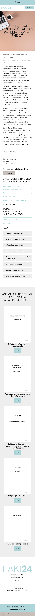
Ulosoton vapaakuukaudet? (16, 251)
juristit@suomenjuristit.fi (19, 590)
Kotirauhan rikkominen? (14, 233)
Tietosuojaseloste (17, 609)
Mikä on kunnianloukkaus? (15, 239)
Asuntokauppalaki (10, 219)
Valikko (29, 7)
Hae (18, 2)
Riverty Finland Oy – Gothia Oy (14, 200)
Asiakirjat (17, 580)
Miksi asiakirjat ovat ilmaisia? (16, 276)
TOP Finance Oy (9, 197)
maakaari (13, 151)
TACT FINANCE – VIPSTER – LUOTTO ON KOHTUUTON (13, 188)
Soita (7, 614)
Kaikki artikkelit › (9, 205)
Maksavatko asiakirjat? (14, 270)
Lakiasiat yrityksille (17, 577)
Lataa (18, 350)
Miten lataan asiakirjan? (14, 264)
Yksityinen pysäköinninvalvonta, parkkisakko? (17, 258)
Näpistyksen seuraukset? (15, 245)
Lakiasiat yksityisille (17, 575)
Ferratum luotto (9, 193)
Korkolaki (6, 223)
